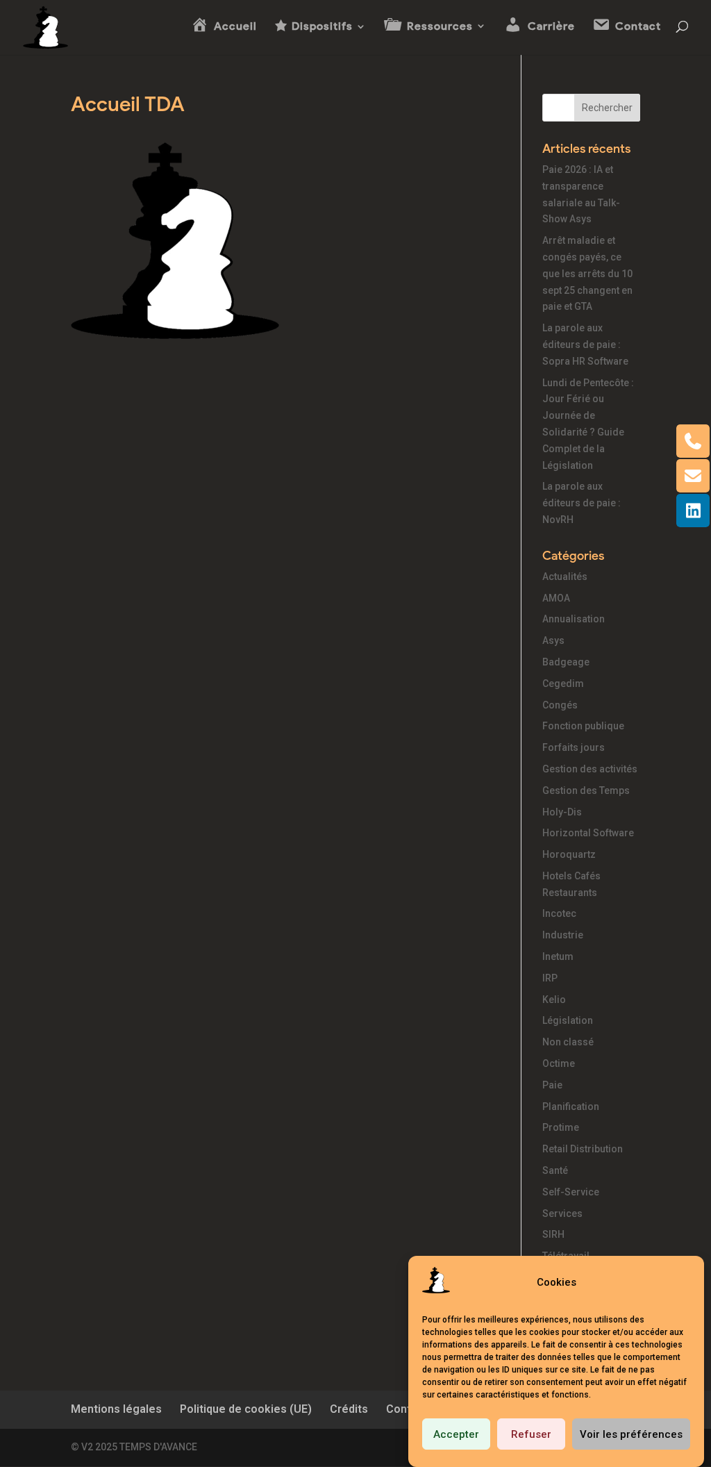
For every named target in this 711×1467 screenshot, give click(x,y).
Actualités (564, 576)
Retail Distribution (582, 1148)
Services (562, 1213)
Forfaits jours (573, 747)
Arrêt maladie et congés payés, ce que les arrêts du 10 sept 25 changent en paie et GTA (587, 273)
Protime (560, 1127)
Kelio (554, 999)
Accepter (456, 1434)
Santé (555, 1170)
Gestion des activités (589, 768)
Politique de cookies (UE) (246, 1409)
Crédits (349, 1409)
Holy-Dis (562, 812)
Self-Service (570, 1191)
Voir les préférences (631, 1434)
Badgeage (565, 662)
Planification (570, 1106)
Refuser (531, 1434)
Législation (567, 1020)
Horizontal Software (588, 832)
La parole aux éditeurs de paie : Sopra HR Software (585, 344)
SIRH (553, 1234)
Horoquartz (569, 854)
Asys (553, 640)
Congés (560, 705)
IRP (550, 978)
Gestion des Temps (586, 790)
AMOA (556, 598)
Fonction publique (583, 725)
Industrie (562, 934)
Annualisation (573, 618)
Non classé (568, 1041)
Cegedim (563, 683)
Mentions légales (116, 1409)
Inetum (558, 956)
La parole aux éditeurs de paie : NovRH (581, 503)
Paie (552, 1085)
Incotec (559, 913)
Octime (558, 1063)
